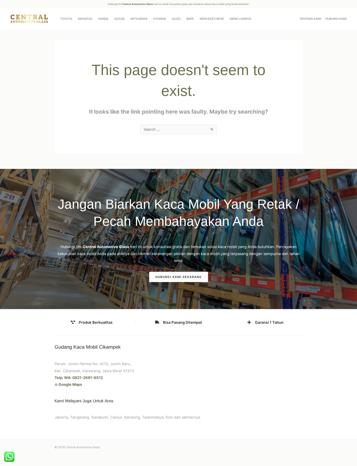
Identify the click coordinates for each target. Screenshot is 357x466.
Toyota (66, 18)
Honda (103, 18)
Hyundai (159, 18)
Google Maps (70, 384)
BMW (190, 18)
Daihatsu (85, 18)
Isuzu (176, 18)
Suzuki (119, 18)
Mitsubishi (139, 18)
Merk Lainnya (240, 18)
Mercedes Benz (212, 18)
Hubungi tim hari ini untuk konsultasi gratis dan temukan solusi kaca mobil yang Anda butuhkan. (178, 4)
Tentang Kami (310, 18)
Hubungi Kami (336, 18)
